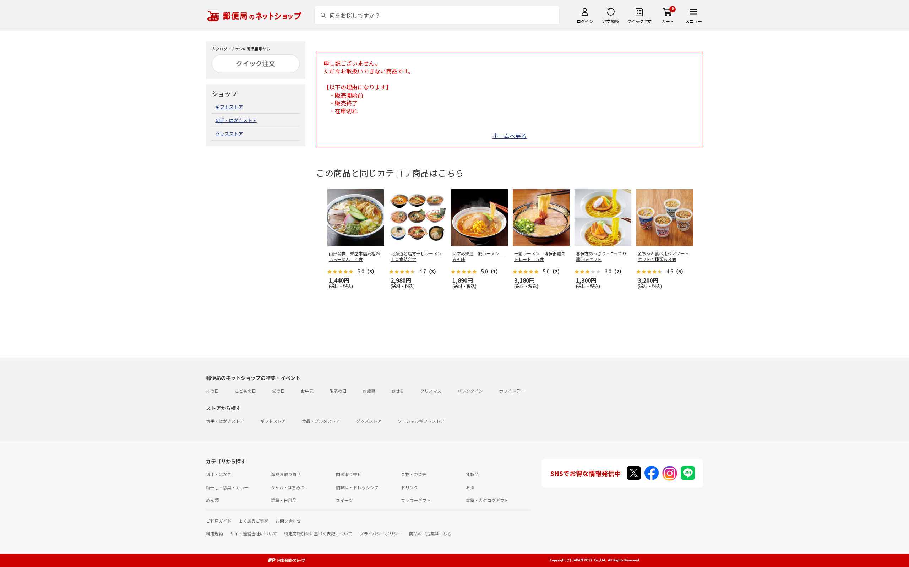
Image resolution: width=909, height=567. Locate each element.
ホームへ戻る (509, 135)
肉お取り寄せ (348, 474)
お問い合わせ (288, 521)
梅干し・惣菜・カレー (227, 487)
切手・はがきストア (236, 120)
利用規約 (214, 533)
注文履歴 (611, 21)
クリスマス (430, 391)
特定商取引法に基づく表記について (318, 533)
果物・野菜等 (413, 474)
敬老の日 (338, 391)
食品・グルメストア (321, 421)
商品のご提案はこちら (430, 533)
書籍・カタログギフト (487, 500)
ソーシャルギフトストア (421, 421)
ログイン (585, 21)
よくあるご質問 (253, 521)
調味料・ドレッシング (357, 487)
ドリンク (409, 487)
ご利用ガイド (219, 521)
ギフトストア (229, 106)
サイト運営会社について (253, 533)
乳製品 (472, 474)
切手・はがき (219, 474)
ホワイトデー (511, 391)
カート (668, 21)
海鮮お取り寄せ (286, 474)
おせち (397, 391)
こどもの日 (245, 391)
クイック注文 (639, 21)
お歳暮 (369, 391)
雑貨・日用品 (283, 500)
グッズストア (229, 133)
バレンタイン (470, 391)
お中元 (307, 391)
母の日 (212, 391)
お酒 (470, 487)
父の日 (278, 391)
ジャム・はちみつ (288, 487)
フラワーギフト (416, 500)
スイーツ (344, 500)
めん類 (212, 500)
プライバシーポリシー (380, 533)
